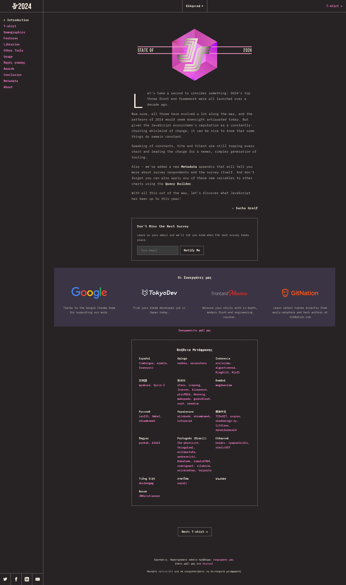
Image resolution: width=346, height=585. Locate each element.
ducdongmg (146, 483)
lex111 (144, 416)
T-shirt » (195, 531)
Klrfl (236, 372)
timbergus (146, 363)
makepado (183, 399)
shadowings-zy (226, 420)
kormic (220, 442)
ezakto (162, 363)
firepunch (199, 389)
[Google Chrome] (89, 293)
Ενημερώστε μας (223, 559)
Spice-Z (159, 385)
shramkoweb (147, 420)
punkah (144, 442)
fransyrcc (146, 367)
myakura (144, 385)
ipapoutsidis (238, 442)
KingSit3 (222, 372)
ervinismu (223, 363)
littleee (222, 425)
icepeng (194, 385)
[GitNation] (300, 293)
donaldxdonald (226, 430)
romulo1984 (202, 461)
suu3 (180, 403)
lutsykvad (184, 420)
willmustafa (186, 452)
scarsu (235, 416)
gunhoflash (202, 399)
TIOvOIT (221, 416)
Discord (208, 563)
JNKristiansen (149, 496)
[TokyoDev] (159, 293)
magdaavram (224, 385)
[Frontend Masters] (230, 293)
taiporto (204, 470)
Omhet (156, 416)
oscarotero (198, 363)
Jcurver (183, 389)
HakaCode (183, 461)
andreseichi (186, 456)
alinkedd (183, 416)
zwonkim (192, 403)
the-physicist (187, 442)
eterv (181, 385)
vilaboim (203, 466)
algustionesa (225, 367)
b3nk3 (156, 442)
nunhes (182, 363)
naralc (182, 483)
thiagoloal (185, 447)
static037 (223, 447)
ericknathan (186, 470)
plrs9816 (183, 394)
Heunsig (199, 394)
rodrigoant (185, 466)
